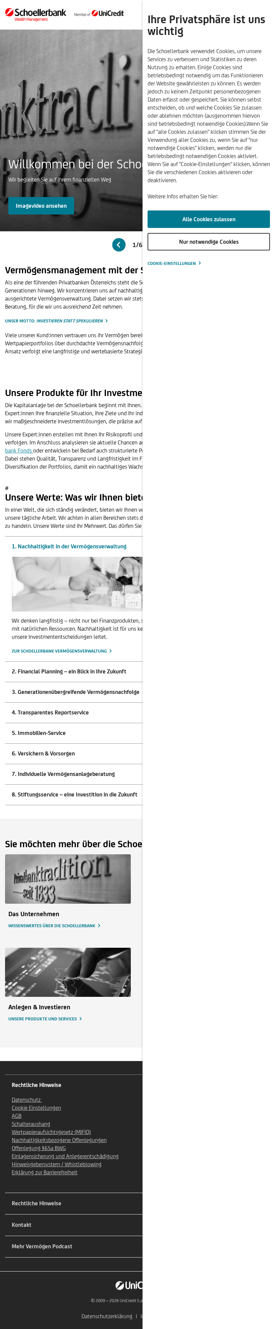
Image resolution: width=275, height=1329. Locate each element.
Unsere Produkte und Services (42, 1018)
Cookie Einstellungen (36, 1107)
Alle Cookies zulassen (208, 219)
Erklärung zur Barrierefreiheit (44, 1172)
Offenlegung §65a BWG (39, 1148)
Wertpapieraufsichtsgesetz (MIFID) (51, 1132)
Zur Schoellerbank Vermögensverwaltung (59, 651)
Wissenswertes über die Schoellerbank (51, 925)
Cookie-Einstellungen (172, 263)
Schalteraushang (31, 1124)
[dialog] (209, 664)
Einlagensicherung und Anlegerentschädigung (65, 1156)
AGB (16, 1115)
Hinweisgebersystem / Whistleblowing (57, 1164)
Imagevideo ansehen (41, 205)
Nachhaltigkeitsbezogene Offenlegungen (59, 1140)
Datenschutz (27, 1099)
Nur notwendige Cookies (209, 241)
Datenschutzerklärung (106, 1316)
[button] (119, 244)
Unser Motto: (54, 320)
